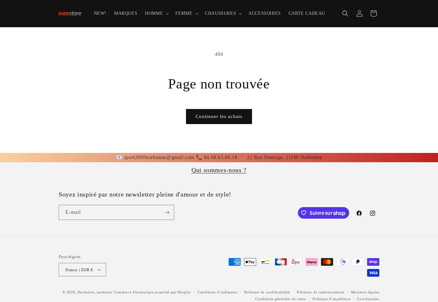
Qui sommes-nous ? (219, 169)
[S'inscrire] (167, 212)
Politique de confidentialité (267, 292)
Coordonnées (368, 298)
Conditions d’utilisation (218, 292)
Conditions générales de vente (280, 298)
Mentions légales (365, 292)
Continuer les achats (219, 116)
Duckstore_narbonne (95, 292)
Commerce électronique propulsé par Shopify (152, 292)
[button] (156, 13)
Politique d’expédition (331, 298)
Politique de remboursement (320, 292)
